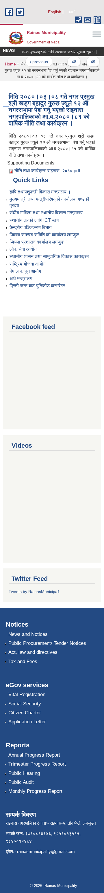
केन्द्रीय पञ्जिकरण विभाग (30, 227)
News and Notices (28, 634)
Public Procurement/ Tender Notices (47, 643)
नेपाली (72, 12)
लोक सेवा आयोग (23, 249)
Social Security (24, 704)
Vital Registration (26, 694)
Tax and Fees (22, 661)
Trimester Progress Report (37, 764)
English (54, 12)
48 (71, 61)
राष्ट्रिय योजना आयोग (27, 263)
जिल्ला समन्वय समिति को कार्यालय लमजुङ (44, 234)
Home (10, 64)
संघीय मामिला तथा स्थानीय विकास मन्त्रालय (46, 212)
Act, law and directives (32, 652)
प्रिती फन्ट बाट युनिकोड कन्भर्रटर (37, 285)
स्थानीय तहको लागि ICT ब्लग (34, 220)
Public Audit (21, 782)
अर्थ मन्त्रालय (21, 278)
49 (90, 61)
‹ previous (36, 61)
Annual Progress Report (34, 755)
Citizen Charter (24, 713)
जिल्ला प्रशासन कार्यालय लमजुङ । (39, 241)
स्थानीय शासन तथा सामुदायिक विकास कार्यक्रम (49, 256)
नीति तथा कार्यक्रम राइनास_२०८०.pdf (47, 170)
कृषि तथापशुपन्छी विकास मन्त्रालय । (40, 191)
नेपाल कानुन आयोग (25, 271)
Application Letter (27, 721)
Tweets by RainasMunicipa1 (34, 591)
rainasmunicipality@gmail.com (46, 851)
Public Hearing (24, 773)
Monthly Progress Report (35, 791)
